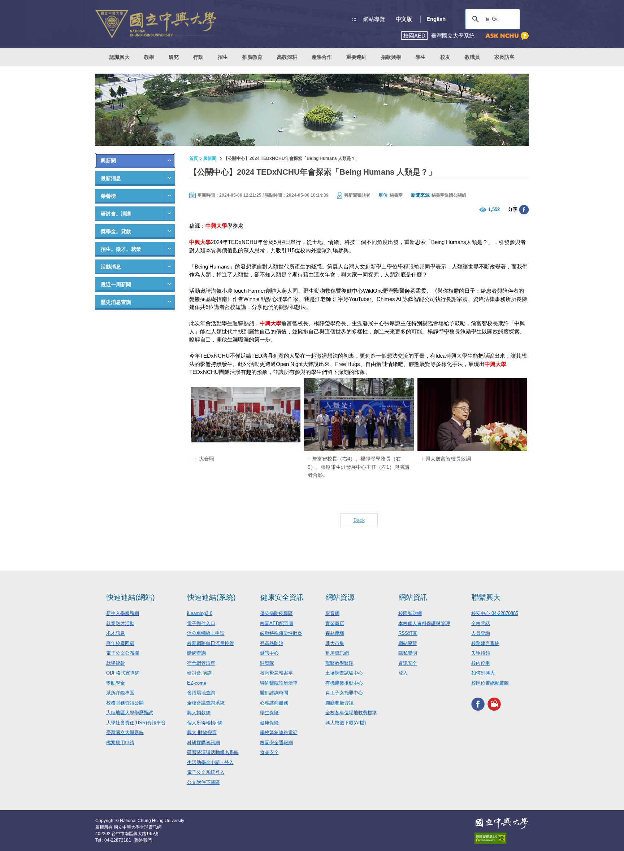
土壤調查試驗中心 (344, 673)
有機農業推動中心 (344, 683)
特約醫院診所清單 (279, 683)
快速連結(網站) (131, 597)
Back (359, 520)
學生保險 (269, 712)
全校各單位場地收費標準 (351, 712)
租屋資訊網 (337, 653)
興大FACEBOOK (478, 704)
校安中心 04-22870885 (494, 613)
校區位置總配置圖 (490, 683)
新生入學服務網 (122, 613)
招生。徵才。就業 (121, 249)
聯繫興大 (486, 597)
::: (354, 19)
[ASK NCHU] (507, 36)
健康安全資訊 (282, 597)
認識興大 (119, 57)
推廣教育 (252, 57)
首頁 (193, 158)
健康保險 (269, 722)
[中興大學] (501, 823)
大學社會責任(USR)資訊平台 (136, 722)
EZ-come (196, 683)
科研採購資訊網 (203, 742)
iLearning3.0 (199, 613)
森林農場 (334, 633)
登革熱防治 (271, 643)
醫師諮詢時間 (274, 692)
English (436, 19)
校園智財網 (410, 613)
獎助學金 (115, 683)
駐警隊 (267, 663)
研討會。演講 (116, 214)
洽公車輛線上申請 (206, 633)
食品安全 (269, 752)
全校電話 (480, 623)
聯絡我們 (143, 840)
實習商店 (334, 623)
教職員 (472, 57)
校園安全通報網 (276, 742)
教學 (149, 57)
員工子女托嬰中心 (344, 692)
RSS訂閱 (407, 633)
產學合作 (322, 57)
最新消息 (111, 178)
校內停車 (480, 663)
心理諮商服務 (274, 703)
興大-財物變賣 (202, 732)
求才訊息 (115, 633)
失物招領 (480, 653)
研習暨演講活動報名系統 (213, 752)
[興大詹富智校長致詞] (472, 414)
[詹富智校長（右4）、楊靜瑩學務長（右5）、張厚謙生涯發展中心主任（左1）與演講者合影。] (358, 414)
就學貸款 (115, 663)
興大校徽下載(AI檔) (345, 722)
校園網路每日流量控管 (210, 643)
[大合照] (245, 414)
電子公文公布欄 (122, 653)
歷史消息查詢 (116, 302)
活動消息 (111, 267)
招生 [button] (223, 57)
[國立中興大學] (155, 24)
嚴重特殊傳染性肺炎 (281, 633)
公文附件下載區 (203, 782)
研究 (174, 57)
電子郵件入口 (201, 623)
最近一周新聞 (116, 284)
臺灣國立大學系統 (125, 732)
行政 (198, 57)
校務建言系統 (485, 643)
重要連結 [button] (356, 57)
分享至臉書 (524, 209)
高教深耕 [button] (287, 57)
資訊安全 (407, 663)
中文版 (404, 19)
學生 (421, 57)
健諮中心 (269, 653)
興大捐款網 (199, 712)
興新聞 (108, 160)
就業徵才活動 (120, 623)
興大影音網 (494, 704)
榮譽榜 (108, 196)
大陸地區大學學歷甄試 (129, 712)
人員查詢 (480, 633)
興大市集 (334, 643)
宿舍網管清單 (201, 663)
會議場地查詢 (201, 692)
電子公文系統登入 (206, 772)
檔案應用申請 (120, 742)
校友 (445, 57)
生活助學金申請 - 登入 (210, 762)
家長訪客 (504, 57)
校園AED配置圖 (276, 623)
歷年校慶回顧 (120, 643)
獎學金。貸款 (116, 231)
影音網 (332, 613)
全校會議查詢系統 (206, 703)
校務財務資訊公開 (125, 703)
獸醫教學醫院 (339, 663)
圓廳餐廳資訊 (339, 703)
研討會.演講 (199, 673)
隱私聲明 (407, 653)
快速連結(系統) (211, 597)
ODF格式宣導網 (122, 673)
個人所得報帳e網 (204, 722)
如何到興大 (483, 673)
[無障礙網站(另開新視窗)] (501, 838)
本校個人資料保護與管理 (424, 623)
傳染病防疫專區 (276, 613)
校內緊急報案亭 (276, 673)
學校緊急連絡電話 (279, 732)
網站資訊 (413, 597)
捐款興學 (391, 57)
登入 (403, 673)
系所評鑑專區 (120, 692)
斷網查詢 (196, 653)
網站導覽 (374, 19)
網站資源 (340, 597)
